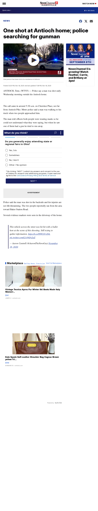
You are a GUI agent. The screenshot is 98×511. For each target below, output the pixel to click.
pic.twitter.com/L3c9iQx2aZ (22, 237)
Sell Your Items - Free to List (34, 263)
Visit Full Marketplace (54, 263)
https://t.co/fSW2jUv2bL (39, 233)
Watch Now (88, 3)
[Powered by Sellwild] (58, 403)
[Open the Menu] (4, 3)
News (6, 21)
